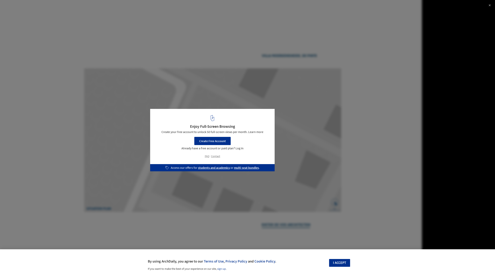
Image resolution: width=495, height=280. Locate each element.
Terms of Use (214, 261)
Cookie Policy (264, 261)
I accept (339, 262)
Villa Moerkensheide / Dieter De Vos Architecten (50, 7)
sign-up (221, 269)
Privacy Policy (236, 261)
